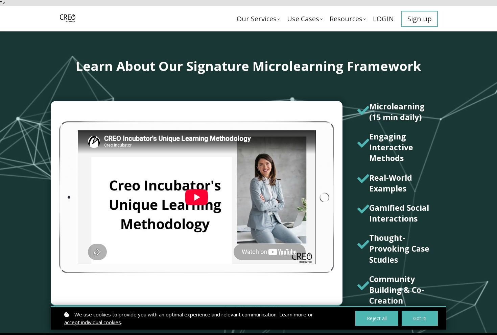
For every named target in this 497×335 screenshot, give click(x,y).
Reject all (377, 318)
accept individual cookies (92, 322)
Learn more (292, 314)
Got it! (419, 318)
